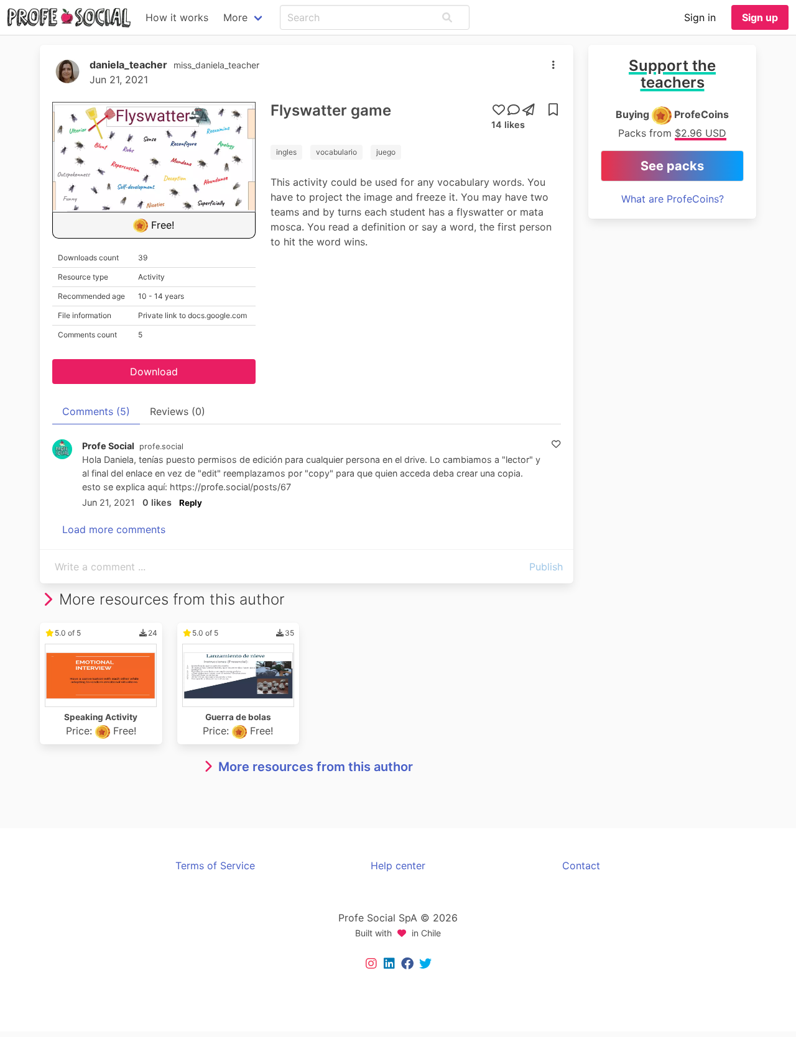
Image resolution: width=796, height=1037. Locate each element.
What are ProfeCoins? (672, 199)
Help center (398, 865)
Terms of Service (215, 865)
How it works (177, 17)
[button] (447, 17)
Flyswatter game (331, 110)
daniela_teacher (128, 64)
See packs (672, 165)
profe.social (161, 446)
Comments (96, 411)
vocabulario (336, 152)
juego (386, 152)
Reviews (177, 411)
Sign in (700, 17)
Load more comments (113, 529)
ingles (286, 152)
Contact (581, 865)
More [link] (235, 17)
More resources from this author (315, 766)
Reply (190, 503)
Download (154, 371)
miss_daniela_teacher (216, 65)
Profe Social (108, 446)
